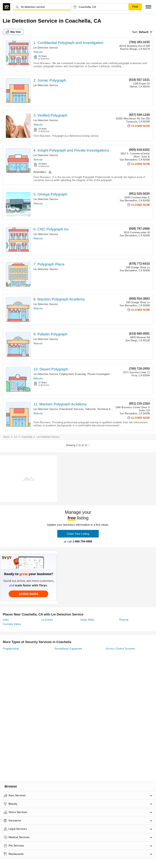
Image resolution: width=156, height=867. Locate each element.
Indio (6, 619)
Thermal (123, 619)
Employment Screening (72, 374)
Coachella (27, 437)
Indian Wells (87, 619)
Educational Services (71, 409)
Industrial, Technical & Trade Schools (106, 409)
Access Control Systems (120, 648)
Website (38, 52)
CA (15, 437)
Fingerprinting (11, 648)
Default (143, 31)
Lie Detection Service (45, 47)
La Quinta (47, 619)
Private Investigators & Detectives (107, 374)
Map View (15, 32)
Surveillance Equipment (68, 648)
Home (6, 437)
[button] (148, 6)
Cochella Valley (12, 624)
